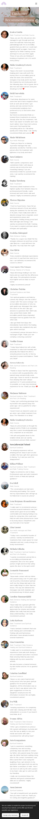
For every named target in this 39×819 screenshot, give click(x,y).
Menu (36, 3)
